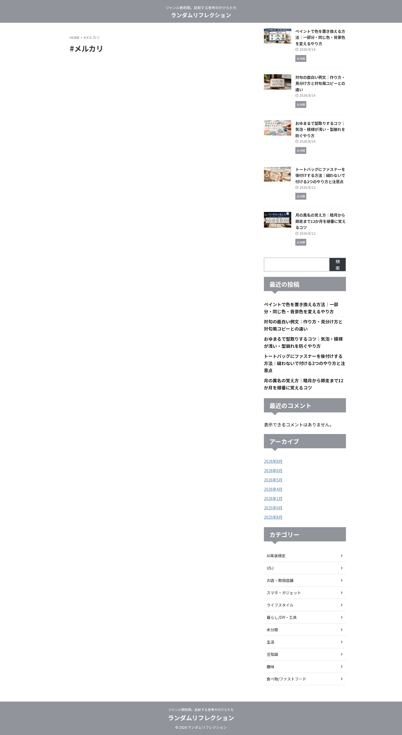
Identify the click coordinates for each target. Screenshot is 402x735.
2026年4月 (273, 489)
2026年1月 (273, 498)
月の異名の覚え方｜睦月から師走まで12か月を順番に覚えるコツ (320, 221)
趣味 (270, 666)
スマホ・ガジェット (284, 592)
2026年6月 (273, 470)
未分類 (272, 629)
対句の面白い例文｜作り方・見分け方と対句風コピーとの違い (320, 83)
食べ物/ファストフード (286, 679)
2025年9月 (273, 507)
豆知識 (272, 654)
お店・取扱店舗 (280, 580)
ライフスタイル (280, 605)
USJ (270, 568)
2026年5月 (273, 480)
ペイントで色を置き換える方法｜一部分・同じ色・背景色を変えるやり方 (320, 37)
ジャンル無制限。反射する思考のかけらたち (201, 709)
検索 (338, 264)
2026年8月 (273, 461)
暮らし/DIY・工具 (282, 617)
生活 (270, 642)
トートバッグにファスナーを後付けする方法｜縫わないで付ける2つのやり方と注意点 (320, 175)
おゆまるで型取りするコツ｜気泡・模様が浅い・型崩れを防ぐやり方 (320, 129)
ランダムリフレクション (201, 15)
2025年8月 (273, 517)
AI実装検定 (276, 555)
